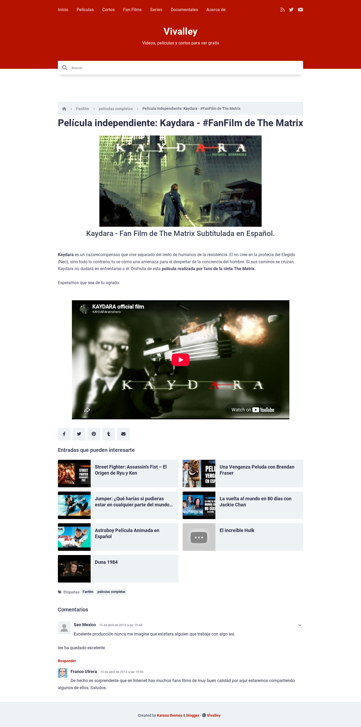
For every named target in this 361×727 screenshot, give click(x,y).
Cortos (108, 9)
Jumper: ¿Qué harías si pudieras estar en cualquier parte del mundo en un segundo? (132, 502)
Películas (85, 9)
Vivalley (180, 31)
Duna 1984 (106, 562)
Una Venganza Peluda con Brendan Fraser (257, 470)
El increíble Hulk (237, 530)
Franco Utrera (84, 671)
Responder (67, 661)
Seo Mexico (85, 624)
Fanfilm (82, 109)
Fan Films (132, 9)
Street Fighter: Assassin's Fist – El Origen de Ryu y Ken (131, 470)
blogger (192, 715)
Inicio (63, 9)
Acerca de (216, 9)
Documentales (184, 9)
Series (156, 9)
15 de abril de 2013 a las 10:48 (120, 625)
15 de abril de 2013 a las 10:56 (122, 672)
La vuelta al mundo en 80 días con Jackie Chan (255, 501)
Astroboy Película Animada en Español (127, 533)
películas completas (116, 109)
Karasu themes (169, 715)
